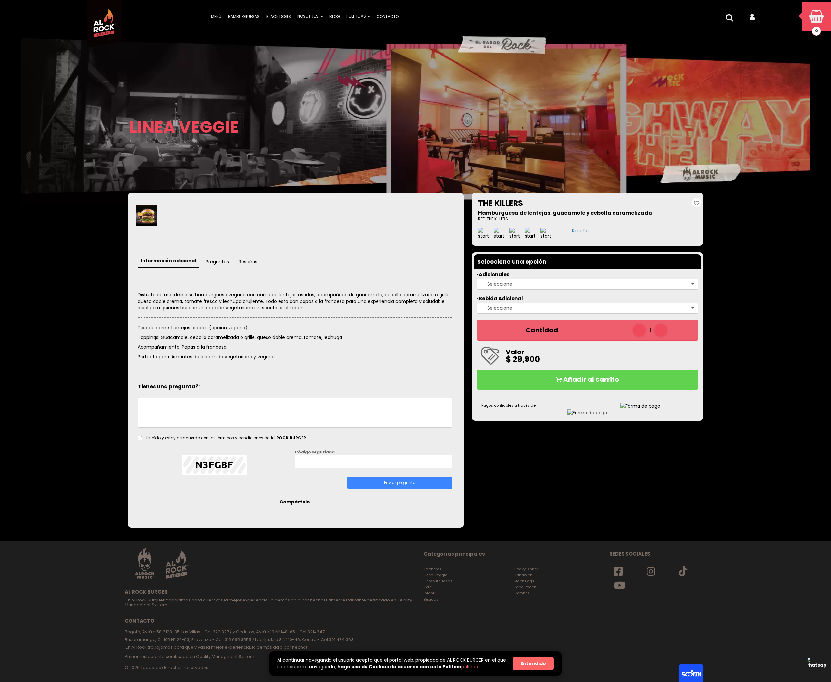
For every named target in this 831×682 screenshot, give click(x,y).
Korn (428, 586)
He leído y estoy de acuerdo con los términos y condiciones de (225, 437)
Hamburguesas (438, 581)
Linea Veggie (435, 574)
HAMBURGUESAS (244, 16)
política (469, 666)
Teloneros (432, 569)
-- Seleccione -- (500, 284)
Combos (522, 593)
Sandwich (523, 574)
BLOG (334, 16)
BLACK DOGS (278, 16)
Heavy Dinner (526, 569)
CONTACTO (388, 16)
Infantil (430, 593)
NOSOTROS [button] (308, 16)
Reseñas (581, 231)
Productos (165, 197)
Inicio (143, 197)
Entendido (533, 663)
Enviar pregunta (400, 482)
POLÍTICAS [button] (356, 16)
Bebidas (431, 599)
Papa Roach (525, 586)
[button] (731, 18)
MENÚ (216, 16)
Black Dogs (524, 581)
